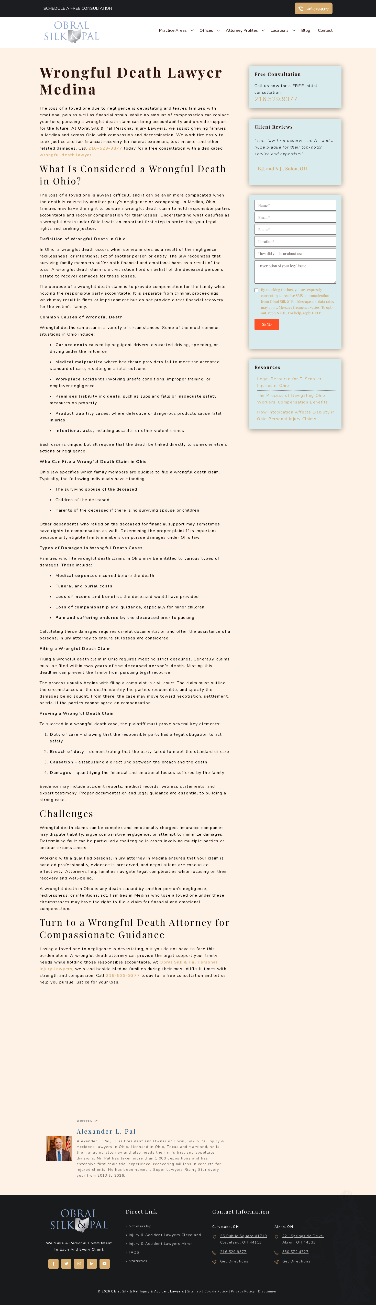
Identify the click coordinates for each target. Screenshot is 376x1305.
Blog (305, 30)
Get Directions (234, 1261)
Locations (280, 30)
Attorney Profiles (242, 30)
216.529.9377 (276, 99)
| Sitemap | (194, 1291)
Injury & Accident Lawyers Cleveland (165, 1234)
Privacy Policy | (243, 1291)
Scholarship (140, 1226)
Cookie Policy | (216, 1291)
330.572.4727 (295, 1251)
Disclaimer (267, 1291)
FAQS (134, 1252)
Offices (206, 30)
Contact (325, 30)
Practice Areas (173, 30)
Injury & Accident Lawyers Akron (161, 1243)
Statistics (138, 1261)
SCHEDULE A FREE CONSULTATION (77, 8)
